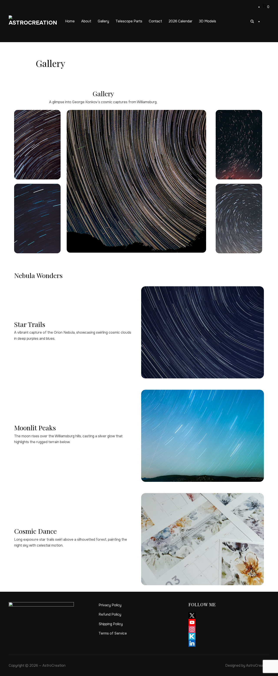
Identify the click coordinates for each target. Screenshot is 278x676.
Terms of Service (113, 633)
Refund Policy (110, 614)
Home (70, 21)
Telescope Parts (129, 21)
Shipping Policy (111, 624)
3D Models (207, 21)
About (86, 21)
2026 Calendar (180, 21)
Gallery (103, 21)
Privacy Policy (110, 605)
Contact (155, 21)
